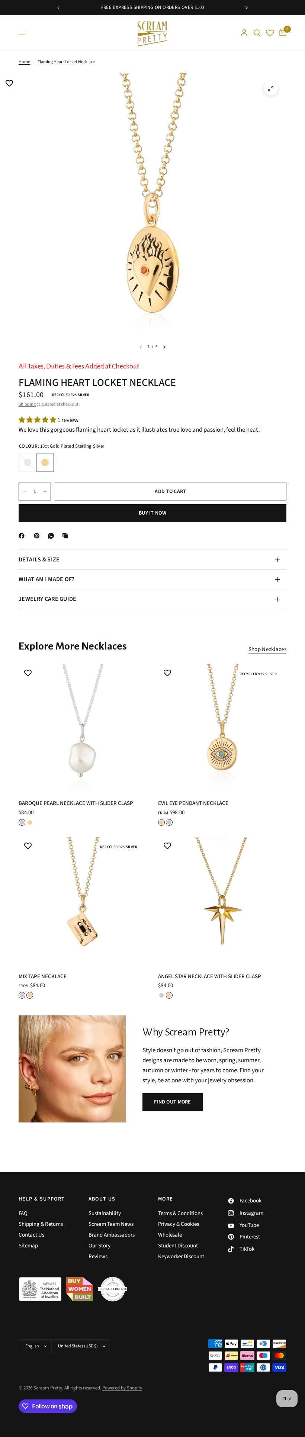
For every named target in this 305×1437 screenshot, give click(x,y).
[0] (281, 33)
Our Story (99, 1246)
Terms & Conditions (180, 1213)
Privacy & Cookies (178, 1224)
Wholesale (170, 1235)
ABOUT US (102, 1199)
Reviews (98, 1256)
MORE (165, 1199)
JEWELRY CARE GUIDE (48, 599)
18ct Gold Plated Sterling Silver (45, 462)
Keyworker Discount (181, 1256)
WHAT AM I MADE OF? (47, 579)
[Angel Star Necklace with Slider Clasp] (222, 901)
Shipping (27, 404)
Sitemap (28, 1246)
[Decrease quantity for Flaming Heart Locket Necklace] (24, 491)
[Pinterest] (38, 535)
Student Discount (178, 1246)
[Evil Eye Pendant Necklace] (222, 728)
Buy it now (152, 513)
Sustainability (105, 1213)
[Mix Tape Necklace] (83, 901)
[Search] (257, 33)
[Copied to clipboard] (66, 535)
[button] (172, 1102)
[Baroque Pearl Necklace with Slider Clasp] (83, 728)
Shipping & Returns (41, 1224)
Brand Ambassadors (112, 1235)
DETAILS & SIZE (39, 559)
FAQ (23, 1213)
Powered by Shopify (122, 1388)
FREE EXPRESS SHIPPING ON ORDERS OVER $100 (152, 7)
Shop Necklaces (267, 649)
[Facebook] (23, 535)
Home (24, 62)
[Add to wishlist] (9, 84)
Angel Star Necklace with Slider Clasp (209, 976)
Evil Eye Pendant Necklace (193, 803)
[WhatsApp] (52, 535)
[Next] (164, 347)
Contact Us (31, 1235)
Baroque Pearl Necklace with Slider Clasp (76, 803)
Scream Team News (111, 1224)
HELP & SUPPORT (42, 1199)
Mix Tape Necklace (43, 976)
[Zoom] (271, 88)
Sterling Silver (27, 462)
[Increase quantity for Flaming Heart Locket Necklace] (45, 491)
